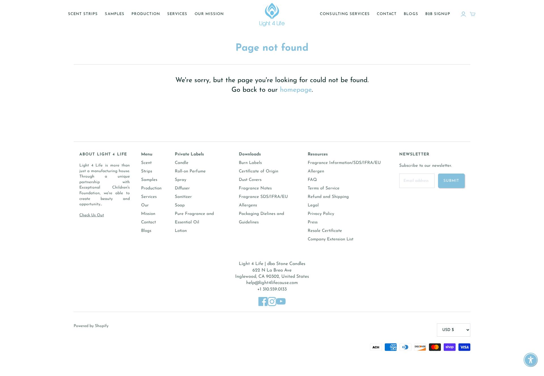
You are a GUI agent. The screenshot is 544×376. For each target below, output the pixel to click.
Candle (181, 163)
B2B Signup (437, 14)
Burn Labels (250, 163)
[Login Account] (463, 14)
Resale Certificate (325, 231)
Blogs (411, 14)
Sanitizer (183, 197)
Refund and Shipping (328, 197)
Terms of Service (323, 188)
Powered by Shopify (91, 326)
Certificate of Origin (258, 171)
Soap (180, 205)
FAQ (312, 180)
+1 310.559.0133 (272, 289)
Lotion (181, 231)
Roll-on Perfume (190, 171)
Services (177, 14)
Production (145, 14)
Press (313, 222)
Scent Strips (83, 14)
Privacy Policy (321, 214)
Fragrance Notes (255, 188)
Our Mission (209, 14)
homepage (296, 90)
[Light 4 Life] (272, 14)
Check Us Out (91, 215)
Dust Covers (250, 180)
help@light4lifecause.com (272, 283)
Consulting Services (345, 14)
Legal (313, 205)
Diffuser (182, 188)
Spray (180, 180)
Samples (114, 14)
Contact (387, 14)
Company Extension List (330, 239)
